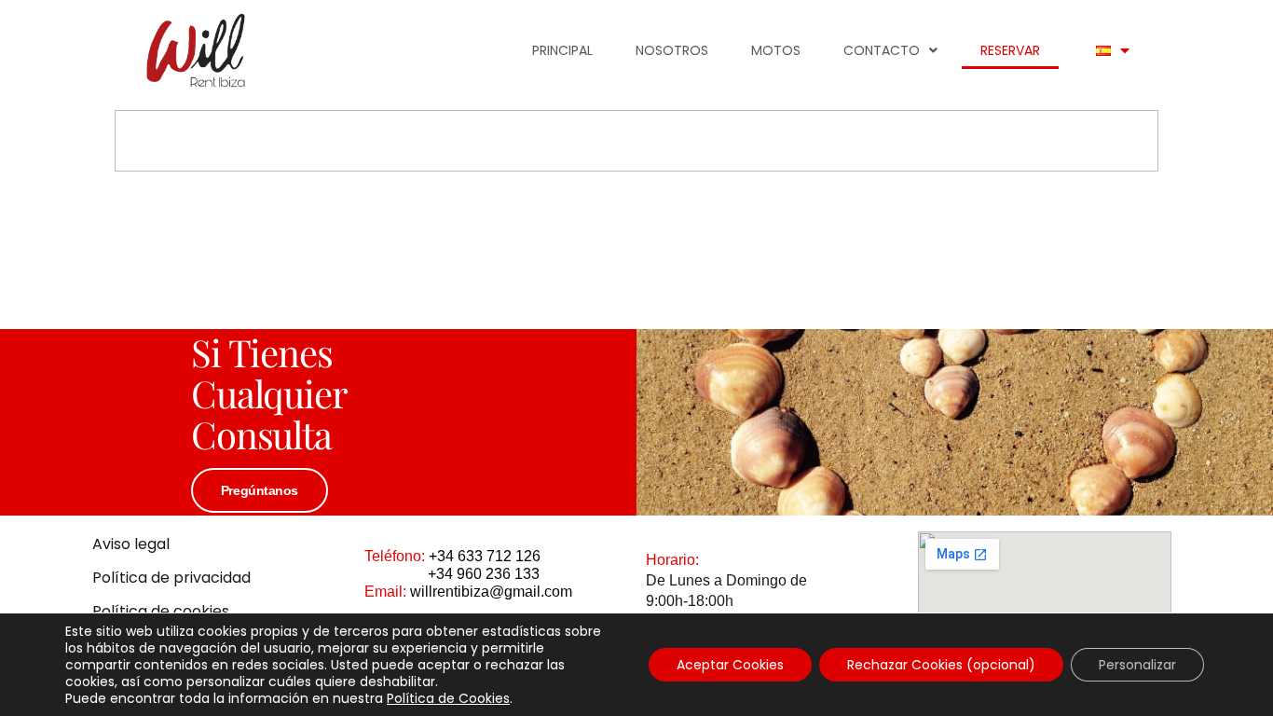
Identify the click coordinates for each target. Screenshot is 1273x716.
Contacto (881, 50)
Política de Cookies (448, 698)
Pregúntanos (259, 490)
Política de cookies (160, 611)
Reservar (1010, 50)
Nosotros (672, 50)
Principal (562, 50)
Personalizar (1137, 664)
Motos (776, 50)
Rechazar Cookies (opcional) (941, 664)
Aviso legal (131, 544)
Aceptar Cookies (730, 664)
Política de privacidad (171, 577)
